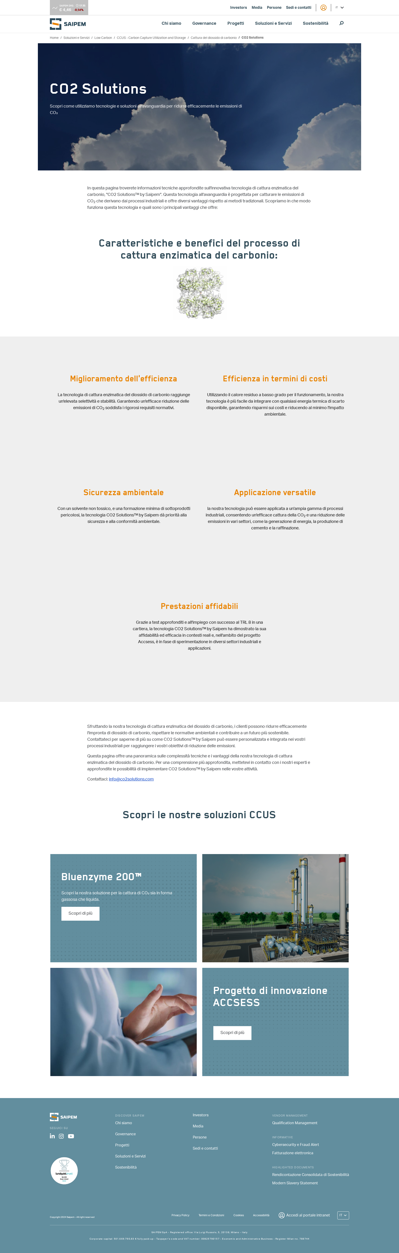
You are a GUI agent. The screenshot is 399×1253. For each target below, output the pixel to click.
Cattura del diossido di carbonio (214, 38)
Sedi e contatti (298, 8)
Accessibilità (261, 1215)
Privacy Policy (180, 1215)
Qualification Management (294, 1123)
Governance (204, 24)
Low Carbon (103, 38)
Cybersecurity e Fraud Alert (295, 1145)
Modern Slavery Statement (295, 1183)
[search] (341, 24)
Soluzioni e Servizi (273, 24)
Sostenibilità (315, 24)
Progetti (235, 24)
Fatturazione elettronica (292, 1153)
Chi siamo (171, 24)
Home (54, 38)
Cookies (238, 1215)
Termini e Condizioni (211, 1215)
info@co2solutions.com (131, 779)
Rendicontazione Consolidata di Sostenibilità (310, 1175)
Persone (274, 8)
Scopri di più (80, 913)
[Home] (69, 24)
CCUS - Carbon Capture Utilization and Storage (151, 38)
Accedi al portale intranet (308, 1215)
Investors (238, 8)
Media (257, 8)
